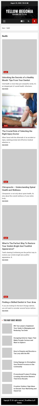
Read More (5, 89)
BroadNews (28, 400)
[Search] (28, 21)
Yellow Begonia (19, 11)
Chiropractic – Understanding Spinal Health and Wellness (19, 166)
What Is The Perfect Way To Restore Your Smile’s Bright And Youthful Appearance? (19, 222)
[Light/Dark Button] (22, 21)
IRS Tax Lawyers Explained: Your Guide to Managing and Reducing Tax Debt (7, 329)
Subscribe (34, 21)
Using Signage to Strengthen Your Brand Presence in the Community (7, 365)
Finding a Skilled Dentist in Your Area (19, 281)
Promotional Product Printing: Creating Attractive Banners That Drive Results (7, 377)
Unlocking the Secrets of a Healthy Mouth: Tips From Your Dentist (19, 57)
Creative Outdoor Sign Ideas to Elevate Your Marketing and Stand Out (7, 389)
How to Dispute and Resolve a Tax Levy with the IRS (7, 353)
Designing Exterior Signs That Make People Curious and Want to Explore (7, 341)
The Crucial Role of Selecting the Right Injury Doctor (19, 110)
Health (5, 72)
